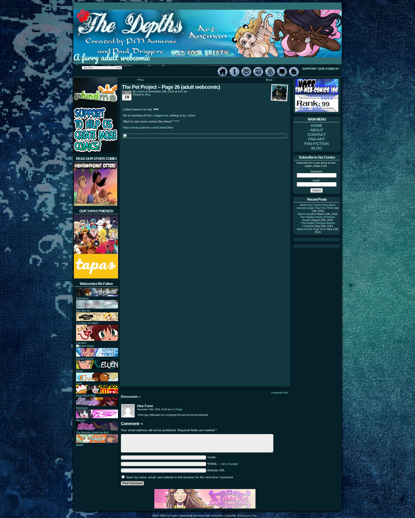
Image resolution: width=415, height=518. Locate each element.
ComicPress (217, 515)
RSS (239, 515)
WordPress (199, 515)
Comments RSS (279, 392)
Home (222, 71)
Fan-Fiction (282, 71)
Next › (270, 79)
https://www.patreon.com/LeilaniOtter (148, 127)
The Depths (172, 515)
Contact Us (246, 71)
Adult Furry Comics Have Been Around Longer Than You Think (316, 206)
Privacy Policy (270, 71)
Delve (90, 346)
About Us (234, 71)
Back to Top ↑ (251, 515)
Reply (179, 409)
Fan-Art (258, 71)
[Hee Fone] (128, 411)
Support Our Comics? (320, 68)
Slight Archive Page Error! (312, 229)
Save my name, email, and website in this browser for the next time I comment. (180, 477)
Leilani (140, 91)
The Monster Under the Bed (92, 432)
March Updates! (307, 214)
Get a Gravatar (229, 464)
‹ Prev (140, 79)
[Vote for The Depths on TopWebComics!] (316, 93)
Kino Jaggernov (157, 115)
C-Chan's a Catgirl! (87, 323)
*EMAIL (222, 464)
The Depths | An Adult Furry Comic (207, 26)
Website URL (216, 470)
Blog (294, 71)
